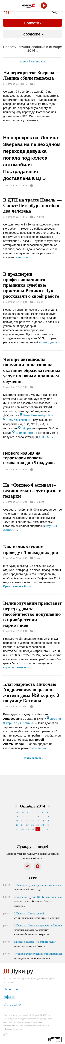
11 (42, 816)
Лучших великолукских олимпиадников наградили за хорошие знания (38, 955)
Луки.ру (8, 1029)
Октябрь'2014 (32, 806)
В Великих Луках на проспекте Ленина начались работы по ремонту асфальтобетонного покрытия (38, 929)
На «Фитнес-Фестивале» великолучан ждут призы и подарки (32, 490)
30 (22, 812)
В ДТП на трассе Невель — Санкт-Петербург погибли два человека (32, 205)
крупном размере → (16, 667)
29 (17, 812)
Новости (31, 23)
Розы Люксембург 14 (37, 415)
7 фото (40, 216)
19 (48, 820)
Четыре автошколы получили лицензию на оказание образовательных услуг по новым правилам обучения (31, 370)
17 (37, 820)
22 (27, 824)
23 (32, 824)
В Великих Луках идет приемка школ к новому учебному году (38, 887)
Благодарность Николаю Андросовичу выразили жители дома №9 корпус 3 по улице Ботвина (31, 692)
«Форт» (27, 428)
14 (22, 820)
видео (40, 302)
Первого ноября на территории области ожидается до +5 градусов (29, 458)
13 (17, 820)
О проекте (12, 1004)
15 (27, 820)
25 (42, 824)
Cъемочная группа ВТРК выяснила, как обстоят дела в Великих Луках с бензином (38, 901)
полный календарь (32, 61)
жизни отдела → (49, 342)
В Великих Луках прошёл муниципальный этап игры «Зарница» (37, 915)
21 (22, 824)
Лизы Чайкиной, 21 (19, 420)
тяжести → (22, 257)
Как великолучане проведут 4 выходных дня (30, 549)
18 (42, 820)
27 (17, 829)
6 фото (40, 501)
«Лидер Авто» (25, 432)
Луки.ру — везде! (32, 846)
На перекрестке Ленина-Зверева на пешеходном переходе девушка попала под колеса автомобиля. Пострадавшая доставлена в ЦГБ (31, 157)
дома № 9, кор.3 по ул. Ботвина (32, 720)
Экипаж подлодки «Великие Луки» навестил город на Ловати (35, 943)
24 (37, 824)
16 (32, 820)
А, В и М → (45, 437)
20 (17, 824)
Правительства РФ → (17, 586)
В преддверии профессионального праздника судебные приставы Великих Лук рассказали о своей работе (31, 284)
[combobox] (32, 34)
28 (22, 829)
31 (37, 829)
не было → (38, 748)
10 (37, 816)
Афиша (9, 996)
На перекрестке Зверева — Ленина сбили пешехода (31, 74)
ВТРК (32, 877)
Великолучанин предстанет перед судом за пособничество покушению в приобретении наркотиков (32, 614)
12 (48, 816)
